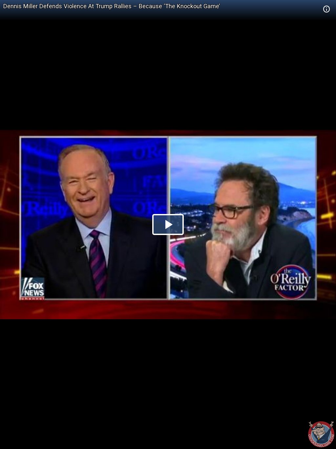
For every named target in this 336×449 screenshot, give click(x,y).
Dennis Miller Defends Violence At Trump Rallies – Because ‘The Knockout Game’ (111, 6)
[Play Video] (168, 224)
